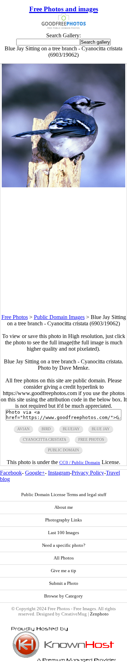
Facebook (11, 473)
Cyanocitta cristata (44, 439)
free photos (91, 439)
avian (23, 429)
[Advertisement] (63, 250)
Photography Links (63, 520)
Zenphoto (99, 614)
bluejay (71, 429)
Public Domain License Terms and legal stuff (63, 494)
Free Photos (14, 317)
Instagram (59, 473)
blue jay (101, 429)
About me (63, 507)
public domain (63, 450)
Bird (46, 429)
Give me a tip (63, 570)
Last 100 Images (63, 532)
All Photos (64, 558)
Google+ (35, 473)
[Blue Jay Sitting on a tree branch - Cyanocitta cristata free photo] (64, 185)
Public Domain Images (59, 317)
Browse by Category (63, 596)
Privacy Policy (88, 473)
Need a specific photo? (63, 545)
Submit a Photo (63, 583)
